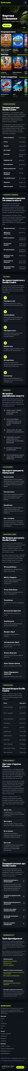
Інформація (4, 1023)
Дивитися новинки (22, 54)
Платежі (3, 1026)
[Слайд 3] (23, 27)
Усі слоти (24, 32)
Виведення (3, 1038)
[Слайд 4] (25, 27)
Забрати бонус (20, 1067)
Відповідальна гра (7, 963)
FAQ (2, 1028)
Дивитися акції (8, 25)
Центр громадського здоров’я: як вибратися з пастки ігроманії (13, 973)
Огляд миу (3, 1040)
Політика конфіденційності (7, 1048)
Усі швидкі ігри (23, 77)
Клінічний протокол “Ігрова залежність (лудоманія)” (12, 983)
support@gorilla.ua (5, 1053)
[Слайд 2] (22, 27)
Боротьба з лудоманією (8, 965)
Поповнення (4, 1036)
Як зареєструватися (6, 1033)
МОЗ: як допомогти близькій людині (11, 975)
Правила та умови (5, 1046)
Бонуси (2, 1018)
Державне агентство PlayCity (10, 961)
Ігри (2, 1021)
